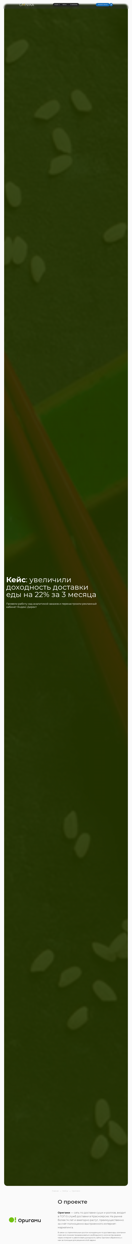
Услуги (56, 4)
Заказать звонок (103, 4)
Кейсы (65, 4)
